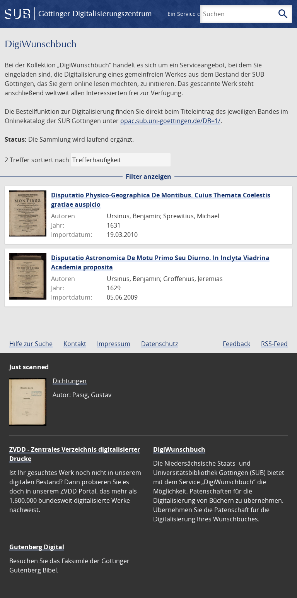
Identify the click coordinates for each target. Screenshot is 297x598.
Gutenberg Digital (36, 547)
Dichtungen (70, 381)
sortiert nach (50, 160)
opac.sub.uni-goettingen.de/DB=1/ (170, 121)
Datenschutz (159, 343)
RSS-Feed (274, 343)
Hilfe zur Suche (31, 343)
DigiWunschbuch (179, 449)
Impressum (113, 343)
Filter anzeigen (148, 176)
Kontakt (74, 343)
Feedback (236, 343)
